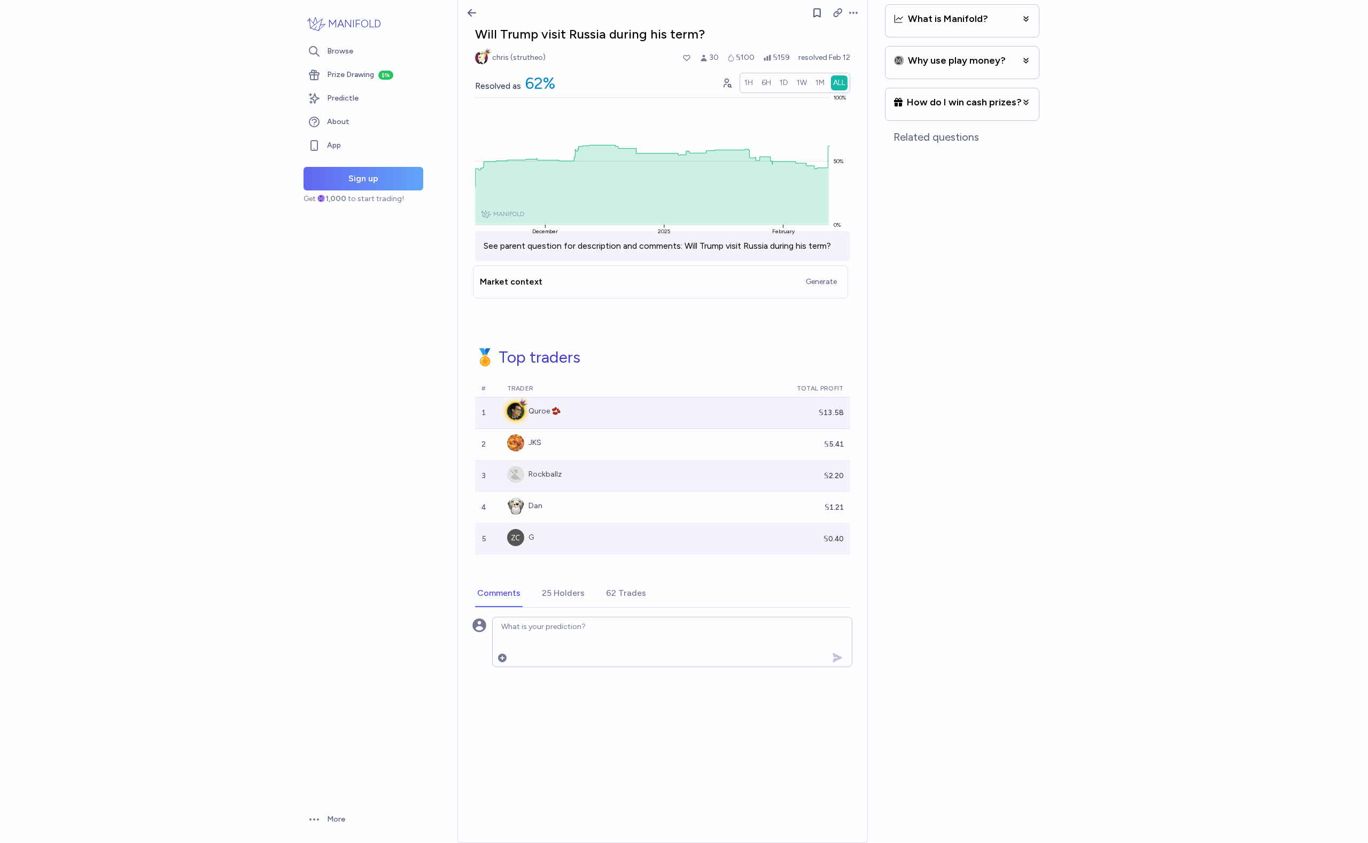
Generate (821, 281)
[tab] (499, 593)
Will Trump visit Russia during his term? (758, 246)
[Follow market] (817, 12)
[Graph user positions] (726, 82)
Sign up (363, 178)
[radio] (748, 82)
